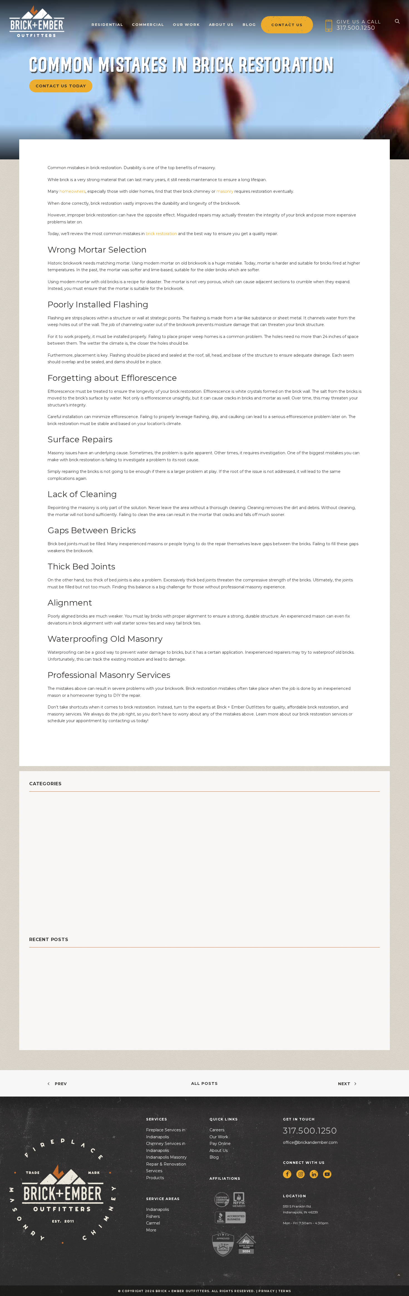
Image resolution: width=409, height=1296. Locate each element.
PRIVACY (266, 1291)
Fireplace (41, 850)
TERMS (284, 1291)
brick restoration (161, 233)
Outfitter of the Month (59, 870)
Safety (37, 905)
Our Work (186, 24)
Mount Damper (48, 864)
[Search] (397, 21)
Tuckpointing (46, 912)
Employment (45, 843)
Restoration (44, 898)
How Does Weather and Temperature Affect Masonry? (90, 1001)
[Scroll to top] (399, 1274)
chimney (40, 808)
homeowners (72, 191)
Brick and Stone (50, 801)
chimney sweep (50, 829)
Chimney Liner (48, 822)
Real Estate (43, 884)
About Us (221, 24)
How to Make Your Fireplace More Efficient (77, 1036)
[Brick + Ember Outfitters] (37, 21)
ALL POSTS (204, 1083)
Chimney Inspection (55, 815)
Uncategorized (48, 919)
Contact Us (287, 25)
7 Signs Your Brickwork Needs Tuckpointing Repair (86, 1019)
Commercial (148, 24)
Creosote (41, 836)
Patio (36, 877)
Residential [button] (107, 24)
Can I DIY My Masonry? (54, 966)
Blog (249, 24)
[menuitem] (107, 21)
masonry (224, 191)
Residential (44, 891)
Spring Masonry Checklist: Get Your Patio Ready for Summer (96, 984)
